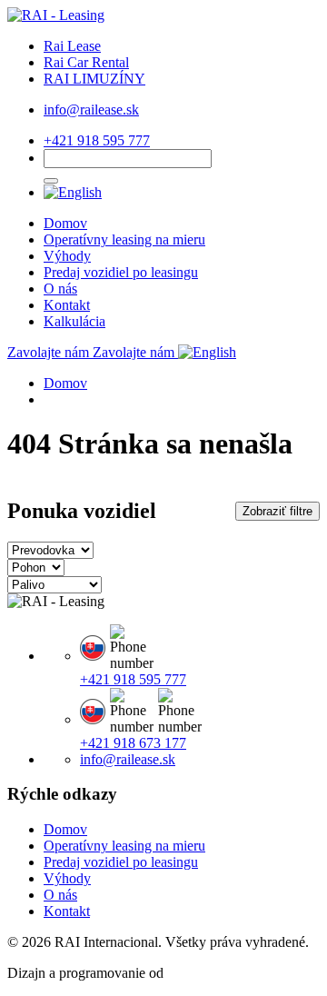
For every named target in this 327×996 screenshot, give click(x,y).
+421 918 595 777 (97, 140)
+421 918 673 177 (133, 743)
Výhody (67, 256)
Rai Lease (72, 46)
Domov (65, 223)
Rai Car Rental (86, 62)
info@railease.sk (91, 109)
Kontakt (67, 305)
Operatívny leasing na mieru (124, 239)
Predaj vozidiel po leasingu (121, 272)
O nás (60, 288)
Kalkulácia (74, 321)
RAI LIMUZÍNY (94, 78)
